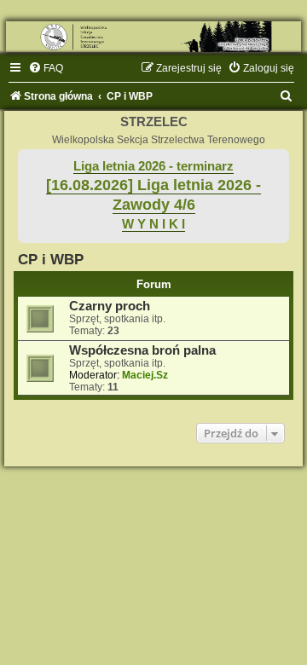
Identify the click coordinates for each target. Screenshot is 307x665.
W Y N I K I (153, 224)
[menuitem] (45, 68)
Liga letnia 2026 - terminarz (153, 166)
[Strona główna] (153, 36)
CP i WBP (51, 259)
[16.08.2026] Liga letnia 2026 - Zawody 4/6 (153, 194)
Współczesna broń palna (142, 350)
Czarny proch (109, 306)
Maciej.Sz (145, 375)
